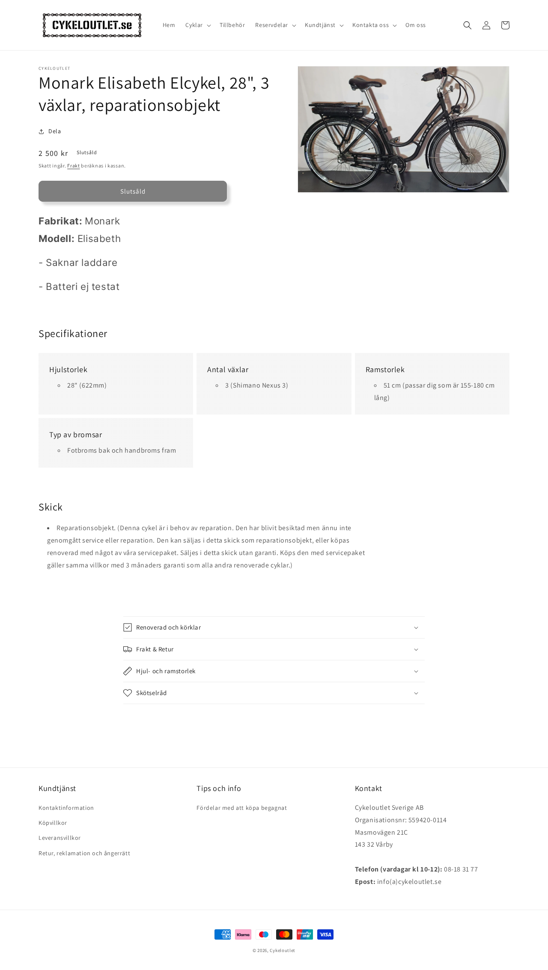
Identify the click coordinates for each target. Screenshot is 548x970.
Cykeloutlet (282, 950)
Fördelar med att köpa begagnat (242, 808)
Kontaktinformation (66, 808)
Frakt (73, 165)
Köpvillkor (53, 823)
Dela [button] (54, 131)
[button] (197, 25)
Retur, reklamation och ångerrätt (84, 853)
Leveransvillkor (60, 838)
